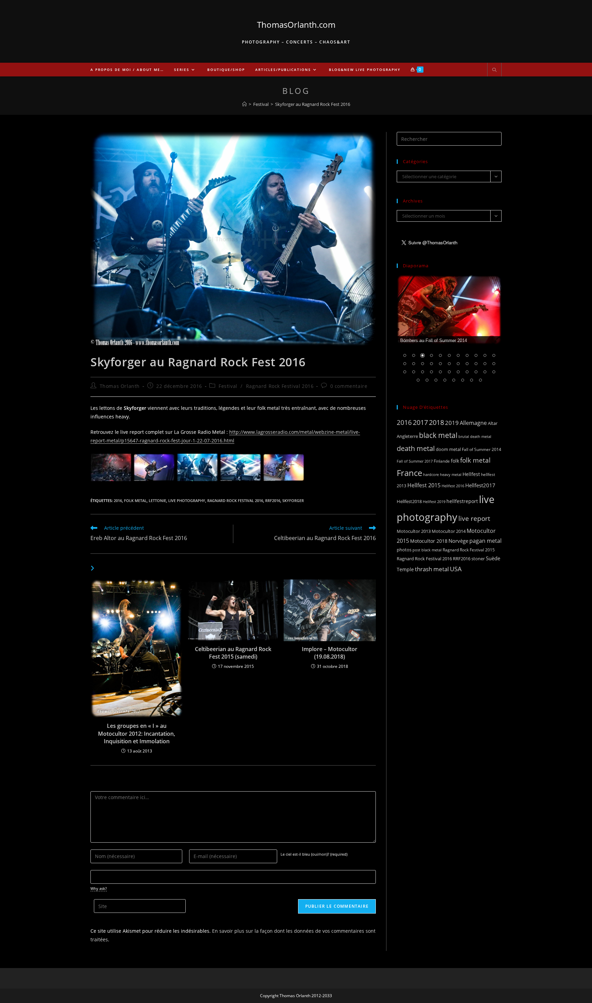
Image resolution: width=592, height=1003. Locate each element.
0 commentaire (349, 386)
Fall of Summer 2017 (415, 461)
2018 (436, 422)
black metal (438, 435)
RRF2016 (272, 500)
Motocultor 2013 (414, 531)
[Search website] (494, 70)
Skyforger (293, 500)
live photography (186, 500)
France (409, 472)
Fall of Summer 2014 (481, 449)
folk (455, 460)
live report (474, 518)
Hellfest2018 (409, 501)
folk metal (135, 500)
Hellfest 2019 (434, 501)
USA (455, 568)
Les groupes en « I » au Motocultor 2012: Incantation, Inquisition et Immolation (136, 733)
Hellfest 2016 (453, 485)
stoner (478, 558)
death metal (416, 448)
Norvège (458, 540)
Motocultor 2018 (428, 541)
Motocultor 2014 (449, 531)
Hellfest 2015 (424, 485)
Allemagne (473, 423)
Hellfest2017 (480, 485)
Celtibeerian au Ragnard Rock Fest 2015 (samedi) (233, 652)
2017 (420, 422)
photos (404, 550)
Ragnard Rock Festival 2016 (280, 386)
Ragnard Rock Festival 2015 (469, 550)
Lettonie (157, 500)
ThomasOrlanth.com (296, 24)
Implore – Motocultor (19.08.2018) (329, 652)
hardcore (431, 474)
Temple (405, 569)
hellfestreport (462, 501)
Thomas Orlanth (120, 386)
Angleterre (407, 436)
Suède (493, 558)
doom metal (448, 449)
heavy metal (450, 474)
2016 (118, 500)
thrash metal (432, 569)
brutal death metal (474, 436)
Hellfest (471, 474)
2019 (452, 423)
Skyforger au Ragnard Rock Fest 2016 (312, 104)
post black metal (427, 549)
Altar (492, 423)
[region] (449, 333)
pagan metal (485, 541)
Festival (228, 386)
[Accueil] (244, 104)
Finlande (442, 461)
